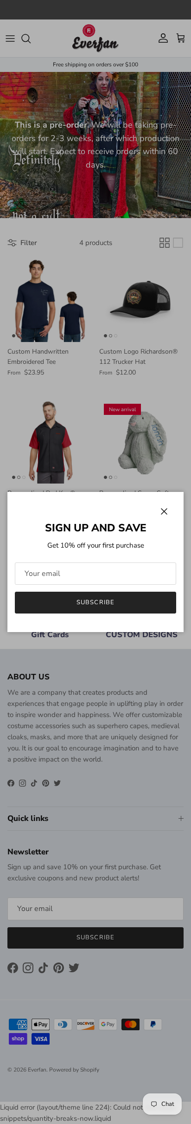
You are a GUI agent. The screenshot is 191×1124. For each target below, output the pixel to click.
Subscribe (95, 602)
